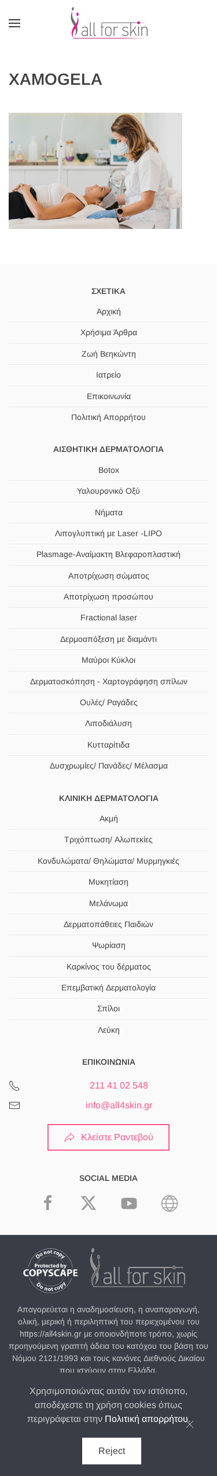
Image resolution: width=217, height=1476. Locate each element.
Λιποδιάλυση (108, 723)
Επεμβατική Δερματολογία (108, 987)
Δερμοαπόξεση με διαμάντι (108, 639)
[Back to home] (109, 23)
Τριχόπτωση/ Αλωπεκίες (108, 839)
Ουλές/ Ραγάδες (109, 702)
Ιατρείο (108, 374)
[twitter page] (88, 1202)
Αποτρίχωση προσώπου (108, 596)
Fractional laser (108, 617)
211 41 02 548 (119, 1085)
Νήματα (109, 512)
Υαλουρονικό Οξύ (108, 490)
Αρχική (109, 311)
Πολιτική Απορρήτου (108, 417)
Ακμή (109, 818)
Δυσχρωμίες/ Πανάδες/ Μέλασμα (109, 765)
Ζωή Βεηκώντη (109, 353)
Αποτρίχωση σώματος (108, 575)
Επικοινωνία (109, 396)
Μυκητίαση (108, 881)
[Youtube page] (129, 1202)
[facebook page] (48, 1202)
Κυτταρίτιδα (108, 744)
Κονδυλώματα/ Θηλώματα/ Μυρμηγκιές (108, 861)
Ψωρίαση (109, 945)
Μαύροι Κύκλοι (108, 660)
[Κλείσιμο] (190, 1424)
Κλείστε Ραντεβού (117, 1137)
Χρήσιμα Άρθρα (108, 332)
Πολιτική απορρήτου (146, 1419)
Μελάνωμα (108, 903)
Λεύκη (109, 1030)
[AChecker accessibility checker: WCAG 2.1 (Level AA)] (169, 1202)
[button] (14, 23)
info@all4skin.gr (119, 1105)
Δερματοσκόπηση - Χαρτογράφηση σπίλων (108, 681)
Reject (111, 1451)
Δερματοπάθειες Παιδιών (108, 924)
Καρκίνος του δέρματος (109, 966)
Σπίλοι (108, 1008)
